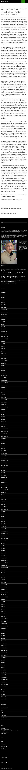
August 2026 (3, 292)
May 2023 (3, 368)
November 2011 (4, 592)
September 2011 (4, 596)
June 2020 (3, 443)
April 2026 (3, 302)
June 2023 (3, 365)
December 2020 (4, 428)
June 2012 (3, 574)
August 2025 (3, 319)
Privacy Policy (4, 762)
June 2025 (3, 324)
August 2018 (3, 492)
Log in (2, 741)
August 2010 (3, 628)
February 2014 (4, 526)
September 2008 (4, 684)
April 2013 (3, 550)
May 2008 (3, 694)
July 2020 (3, 441)
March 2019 (3, 475)
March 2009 (3, 669)
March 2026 (3, 304)
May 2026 (3, 299)
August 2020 (3, 438)
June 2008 (3, 691)
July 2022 (3, 390)
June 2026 (3, 297)
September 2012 (4, 567)
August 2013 (3, 540)
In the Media (3, 715)
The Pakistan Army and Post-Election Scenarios (11, 207)
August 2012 (3, 570)
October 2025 (4, 314)
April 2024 (3, 351)
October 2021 (4, 404)
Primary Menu (26, 1)
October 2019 (4, 463)
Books (2, 712)
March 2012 (3, 582)
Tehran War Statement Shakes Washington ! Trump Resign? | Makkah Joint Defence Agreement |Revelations (13, 277)
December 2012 (4, 560)
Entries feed (3, 744)
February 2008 (4, 699)
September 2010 (4, 626)
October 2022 (4, 385)
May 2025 (3, 326)
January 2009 (3, 674)
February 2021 (4, 424)
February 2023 (4, 375)
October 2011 (4, 594)
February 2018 (4, 501)
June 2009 (3, 662)
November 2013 (4, 533)
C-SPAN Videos (4, 728)
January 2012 (3, 587)
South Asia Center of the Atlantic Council (9, 730)
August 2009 (3, 657)
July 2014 (3, 514)
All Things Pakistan (5, 732)
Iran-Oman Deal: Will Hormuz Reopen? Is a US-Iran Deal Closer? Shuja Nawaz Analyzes (12, 273)
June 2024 (3, 346)
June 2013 (3, 545)
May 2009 (3, 665)
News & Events (4, 717)
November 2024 (4, 336)
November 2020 (4, 431)
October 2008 (4, 682)
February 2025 (4, 331)
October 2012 (4, 565)
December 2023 (4, 360)
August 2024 (3, 341)
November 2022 (4, 382)
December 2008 (4, 677)
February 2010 (4, 643)
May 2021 (3, 416)
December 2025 (4, 309)
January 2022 (3, 402)
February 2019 (4, 477)
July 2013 (3, 543)
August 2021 (3, 409)
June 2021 (3, 414)
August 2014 (3, 511)
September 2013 (4, 538)
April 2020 (3, 448)
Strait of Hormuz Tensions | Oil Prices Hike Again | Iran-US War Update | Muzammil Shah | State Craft (14, 280)
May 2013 (3, 548)
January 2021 (3, 426)
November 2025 (4, 312)
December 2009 (4, 648)
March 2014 (3, 523)
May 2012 (3, 577)
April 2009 (3, 667)
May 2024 (3, 348)
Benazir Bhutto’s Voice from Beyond (8, 212)
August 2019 (3, 467)
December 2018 (4, 482)
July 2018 (3, 494)
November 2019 (4, 460)
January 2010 (3, 645)
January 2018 (3, 504)
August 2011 (3, 599)
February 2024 (4, 355)
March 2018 (3, 499)
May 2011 (3, 606)
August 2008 (3, 686)
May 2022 (3, 392)
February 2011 (4, 613)
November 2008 (4, 679)
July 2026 (3, 295)
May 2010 (3, 635)
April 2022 (3, 394)
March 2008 (3, 696)
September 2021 (4, 407)
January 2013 (3, 557)
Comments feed (4, 746)
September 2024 (4, 338)
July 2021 (3, 411)
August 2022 (3, 387)
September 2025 (4, 316)
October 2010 (4, 623)
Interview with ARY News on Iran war (9, 283)
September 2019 (4, 465)
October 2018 (4, 487)
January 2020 (3, 455)
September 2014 (4, 509)
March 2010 (3, 640)
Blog (2, 7)
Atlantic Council (22, 250)
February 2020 (4, 453)
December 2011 (4, 589)
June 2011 (3, 604)
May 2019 (3, 472)
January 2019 (3, 480)
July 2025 (3, 321)
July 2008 (3, 689)
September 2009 (4, 655)
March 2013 (3, 553)
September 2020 (4, 436)
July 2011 (3, 601)
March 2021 (3, 421)
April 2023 (3, 370)
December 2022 (4, 380)
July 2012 (3, 572)
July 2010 (3, 630)
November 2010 (4, 621)
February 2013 (4, 555)
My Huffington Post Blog (6, 729)
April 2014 (3, 521)
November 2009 (4, 650)
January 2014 (3, 528)
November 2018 (4, 484)
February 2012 (4, 584)
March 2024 (3, 353)
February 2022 (4, 399)
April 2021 (3, 419)
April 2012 (3, 579)
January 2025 (3, 334)
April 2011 (3, 609)
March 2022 (3, 397)
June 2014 (3, 516)
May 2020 (3, 445)
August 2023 (3, 363)
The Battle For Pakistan (5, 720)
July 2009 (3, 660)
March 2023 (3, 372)
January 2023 (3, 377)
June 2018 (3, 497)
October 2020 (4, 433)
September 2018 (4, 489)
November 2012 (4, 562)
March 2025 (3, 329)
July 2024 (3, 343)
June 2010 (3, 633)
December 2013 (4, 531)
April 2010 (3, 638)
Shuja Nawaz (4, 1)
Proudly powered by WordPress (6, 768)
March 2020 (3, 450)
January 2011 (3, 616)
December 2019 (4, 458)
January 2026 (3, 307)
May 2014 (3, 519)
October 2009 (4, 652)
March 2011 (3, 611)
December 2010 (4, 618)
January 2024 (3, 358)
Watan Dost (3, 733)
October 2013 (4, 536)
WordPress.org (4, 748)
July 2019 (3, 470)
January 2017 (3, 506)
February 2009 (4, 672)
